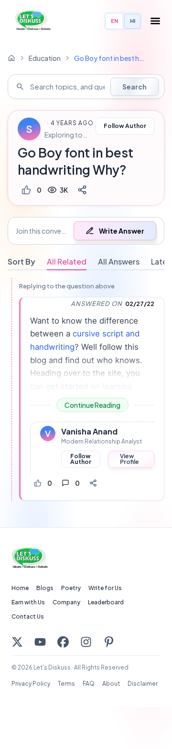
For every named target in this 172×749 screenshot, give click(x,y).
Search (134, 86)
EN (114, 21)
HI (132, 21)
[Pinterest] (109, 642)
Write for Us (105, 587)
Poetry (71, 587)
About (111, 683)
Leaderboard (106, 602)
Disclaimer (143, 683)
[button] (86, 231)
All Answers (119, 261)
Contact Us (27, 616)
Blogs (45, 587)
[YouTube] (40, 642)
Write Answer (121, 231)
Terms (66, 683)
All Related (66, 261)
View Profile (129, 459)
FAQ (89, 683)
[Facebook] (63, 642)
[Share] (82, 189)
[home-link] (11, 58)
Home (20, 587)
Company (66, 602)
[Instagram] (86, 642)
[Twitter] (17, 642)
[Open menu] (155, 21)
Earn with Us (28, 602)
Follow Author (125, 125)
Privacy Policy (30, 683)
